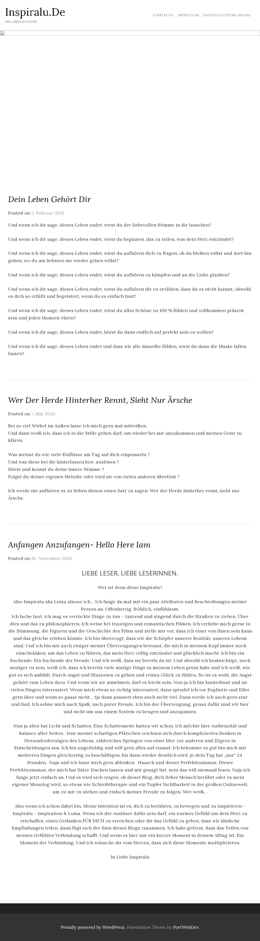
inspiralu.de (35, 12)
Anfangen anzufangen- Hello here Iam (79, 544)
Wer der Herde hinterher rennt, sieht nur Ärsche (100, 400)
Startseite (163, 15)
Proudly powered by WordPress (92, 927)
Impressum (188, 15)
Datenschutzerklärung (227, 15)
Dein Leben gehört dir (49, 199)
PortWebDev (186, 927)
